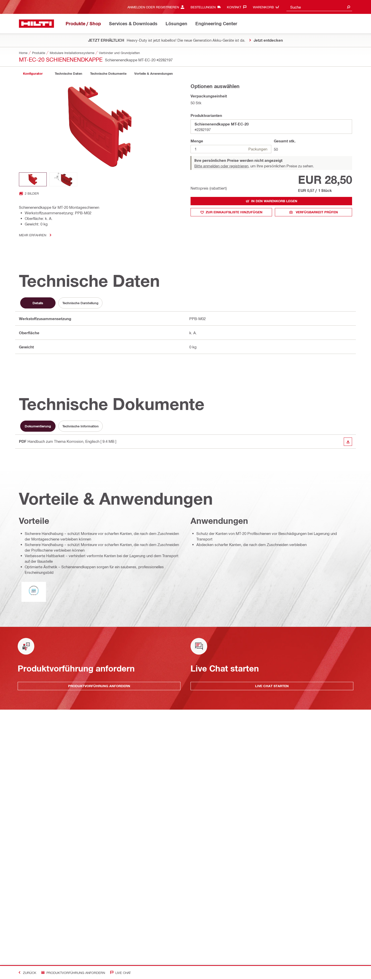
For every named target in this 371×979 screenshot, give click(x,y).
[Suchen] (348, 7)
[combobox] (319, 7)
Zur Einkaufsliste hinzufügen (234, 212)
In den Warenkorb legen (274, 201)
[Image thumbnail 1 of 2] (33, 179)
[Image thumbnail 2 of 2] (63, 179)
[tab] (32, 74)
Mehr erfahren (32, 235)
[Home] (36, 23)
